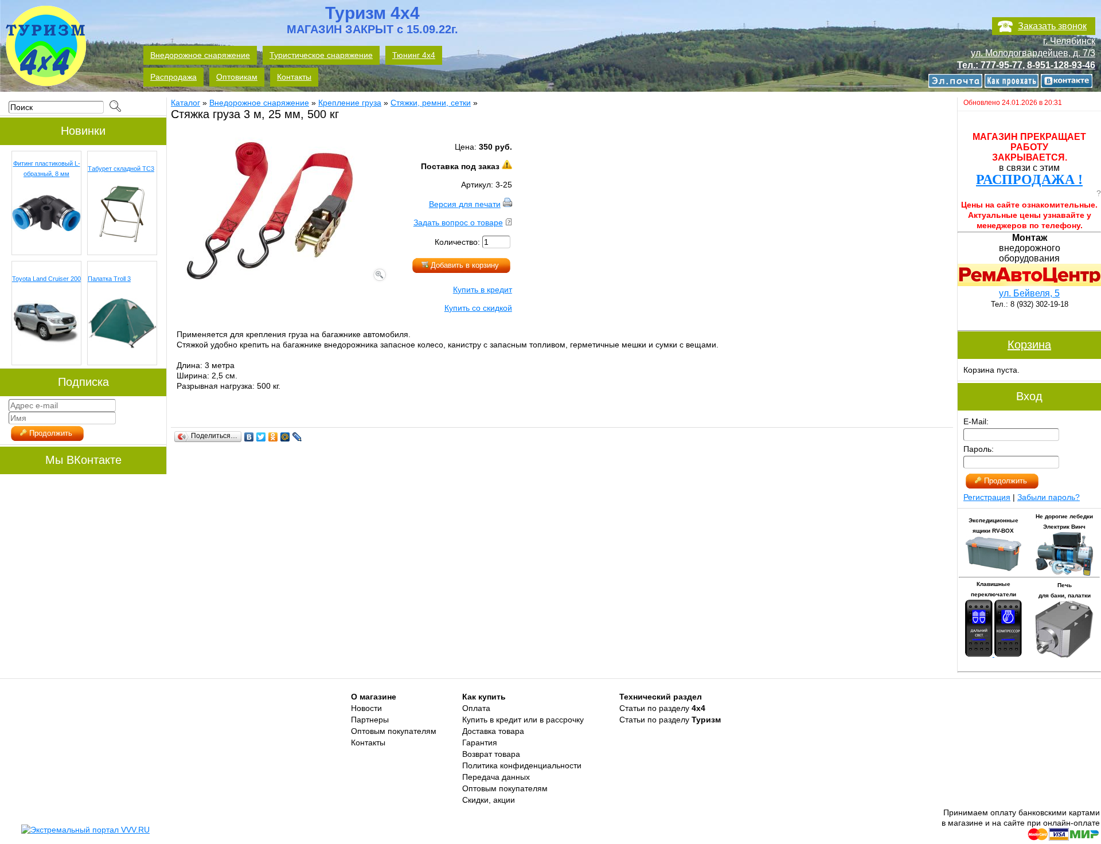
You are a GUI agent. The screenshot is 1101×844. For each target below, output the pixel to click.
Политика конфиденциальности (521, 765)
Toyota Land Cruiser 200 (46, 278)
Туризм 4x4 (372, 21)
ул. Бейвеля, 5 (1029, 293)
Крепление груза (349, 102)
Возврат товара (491, 754)
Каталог (185, 102)
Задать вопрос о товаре (458, 222)
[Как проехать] (1015, 82)
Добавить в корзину (463, 265)
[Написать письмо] (959, 82)
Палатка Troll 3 (109, 278)
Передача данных (496, 777)
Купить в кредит (482, 289)
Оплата (476, 708)
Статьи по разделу (662, 708)
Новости (366, 708)
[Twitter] (261, 436)
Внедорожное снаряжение (259, 102)
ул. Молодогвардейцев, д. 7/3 (1033, 53)
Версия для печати (465, 204)
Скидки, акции (488, 799)
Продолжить (49, 433)
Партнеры (370, 719)
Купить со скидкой (478, 307)
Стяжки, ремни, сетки (431, 102)
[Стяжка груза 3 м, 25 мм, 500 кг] (279, 280)
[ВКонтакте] (249, 436)
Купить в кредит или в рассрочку (523, 719)
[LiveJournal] (297, 436)
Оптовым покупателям (393, 731)
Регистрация (986, 497)
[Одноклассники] (273, 436)
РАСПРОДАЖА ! (1029, 179)
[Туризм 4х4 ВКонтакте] (1069, 82)
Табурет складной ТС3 (121, 168)
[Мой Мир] (285, 436)
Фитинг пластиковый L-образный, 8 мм (46, 168)
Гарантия (479, 742)
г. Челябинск (1069, 41)
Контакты (368, 742)
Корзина (1029, 344)
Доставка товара (493, 731)
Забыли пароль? (1048, 497)
